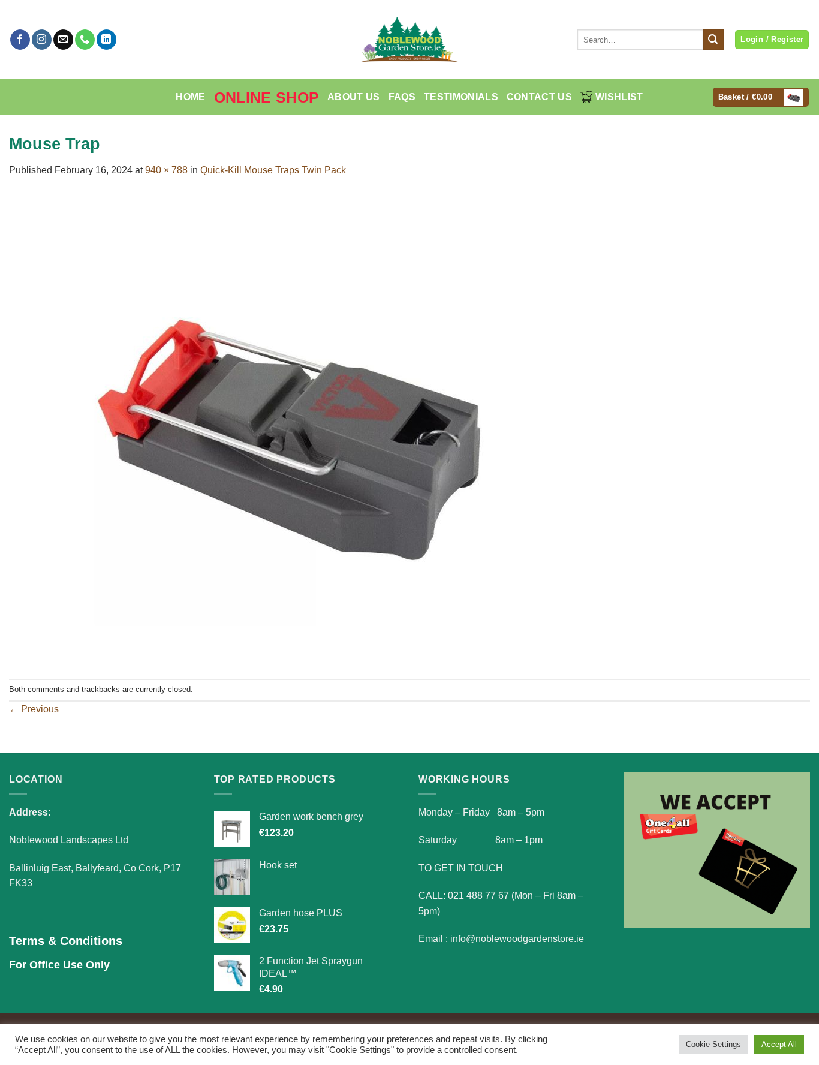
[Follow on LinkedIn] (106, 39)
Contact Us (539, 97)
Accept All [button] (779, 1044)
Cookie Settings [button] (713, 1044)
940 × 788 (166, 170)
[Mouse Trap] (291, 428)
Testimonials (461, 97)
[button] (761, 97)
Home (190, 97)
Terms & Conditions (65, 940)
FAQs (402, 97)
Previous (34, 709)
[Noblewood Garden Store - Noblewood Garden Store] (409, 39)
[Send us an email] (63, 39)
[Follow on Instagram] (42, 39)
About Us (353, 97)
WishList (619, 97)
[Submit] (713, 39)
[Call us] (85, 39)
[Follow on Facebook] (20, 39)
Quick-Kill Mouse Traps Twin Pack (273, 170)
